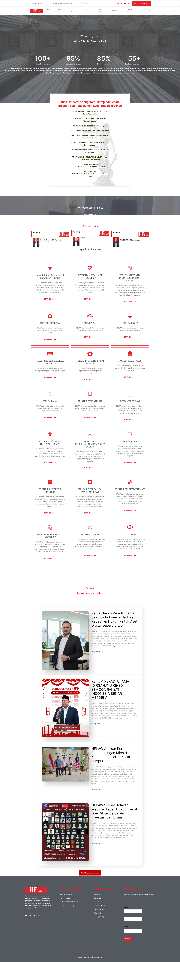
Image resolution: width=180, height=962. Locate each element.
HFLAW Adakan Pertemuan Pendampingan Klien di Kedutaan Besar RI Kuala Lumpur (112, 755)
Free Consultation (142, 3)
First (125, 914)
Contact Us (60, 11)
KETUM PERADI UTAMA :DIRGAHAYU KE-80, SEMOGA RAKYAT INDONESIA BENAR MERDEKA (110, 689)
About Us (49, 11)
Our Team (72, 11)
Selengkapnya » (97, 651)
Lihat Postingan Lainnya (90, 873)
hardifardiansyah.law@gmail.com (62, 3)
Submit (127, 939)
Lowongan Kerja (130, 11)
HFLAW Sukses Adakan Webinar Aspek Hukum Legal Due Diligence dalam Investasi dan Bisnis (114, 811)
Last (125, 922)
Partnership (115, 11)
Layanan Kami (85, 11)
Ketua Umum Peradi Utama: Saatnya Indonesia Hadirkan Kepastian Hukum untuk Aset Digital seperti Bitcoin (114, 619)
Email (126, 927)
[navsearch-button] (148, 11)
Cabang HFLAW (99, 11)
